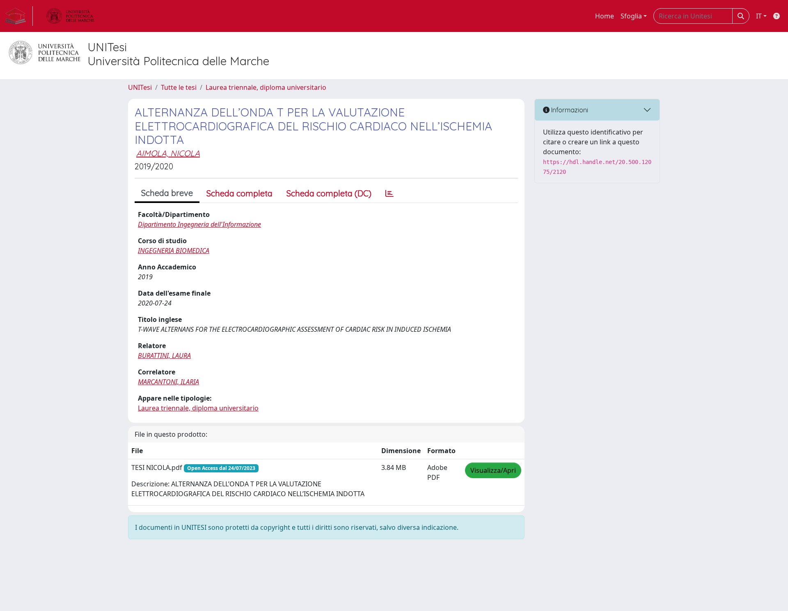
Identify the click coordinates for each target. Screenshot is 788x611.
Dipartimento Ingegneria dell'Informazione (199, 224)
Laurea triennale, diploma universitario (266, 87)
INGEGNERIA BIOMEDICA (173, 250)
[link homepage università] (70, 16)
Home (604, 16)
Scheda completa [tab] (239, 193)
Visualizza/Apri (493, 470)
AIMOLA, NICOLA (168, 153)
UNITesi (140, 87)
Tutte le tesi (179, 87)
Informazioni (569, 110)
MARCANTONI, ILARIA (168, 381)
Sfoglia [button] (631, 16)
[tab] (389, 193)
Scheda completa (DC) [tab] (328, 193)
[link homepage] (19, 16)
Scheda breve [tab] (167, 193)
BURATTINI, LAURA (164, 355)
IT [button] (759, 16)
